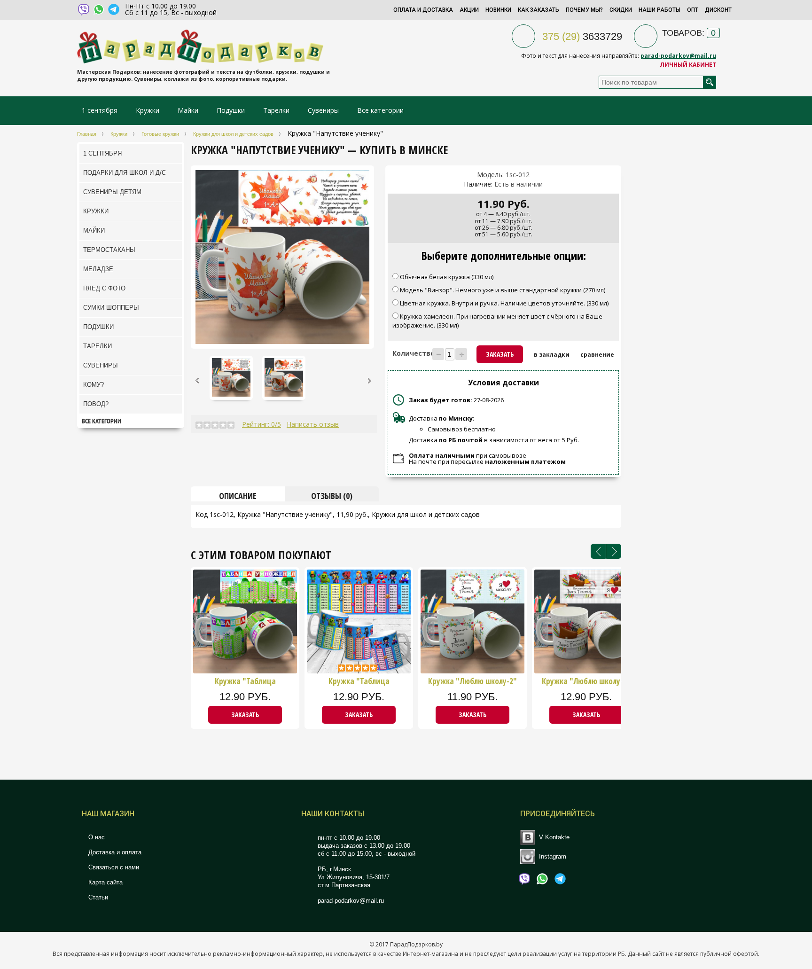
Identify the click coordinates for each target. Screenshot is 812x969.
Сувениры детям (112, 191)
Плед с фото (104, 288)
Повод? (96, 403)
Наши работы (659, 10)
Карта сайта (104, 882)
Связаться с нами (112, 867)
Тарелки (276, 110)
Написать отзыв (313, 424)
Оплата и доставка (423, 10)
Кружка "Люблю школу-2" (472, 681)
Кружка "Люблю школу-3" (586, 681)
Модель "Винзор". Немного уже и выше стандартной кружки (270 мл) (503, 290)
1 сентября (99, 110)
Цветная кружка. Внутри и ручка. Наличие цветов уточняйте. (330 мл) (505, 303)
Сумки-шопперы (111, 307)
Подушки (231, 110)
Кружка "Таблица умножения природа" (245, 681)
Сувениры (323, 110)
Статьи (97, 897)
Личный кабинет (688, 65)
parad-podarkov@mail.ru (678, 56)
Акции (469, 10)
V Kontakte (554, 837)
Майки (188, 110)
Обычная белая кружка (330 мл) (446, 277)
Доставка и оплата (113, 852)
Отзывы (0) (331, 495)
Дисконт (718, 10)
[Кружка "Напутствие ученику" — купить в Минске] (201, 176)
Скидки (620, 10)
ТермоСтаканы (109, 249)
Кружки (148, 110)
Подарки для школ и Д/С (124, 172)
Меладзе (98, 269)
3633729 (582, 36)
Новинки (498, 10)
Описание (238, 495)
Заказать (245, 714)
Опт (692, 10)
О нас (95, 837)
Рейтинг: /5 (261, 424)
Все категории (380, 110)
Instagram (552, 856)
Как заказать (538, 10)
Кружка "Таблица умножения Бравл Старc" (359, 681)
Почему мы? (584, 10)
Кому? (93, 384)
